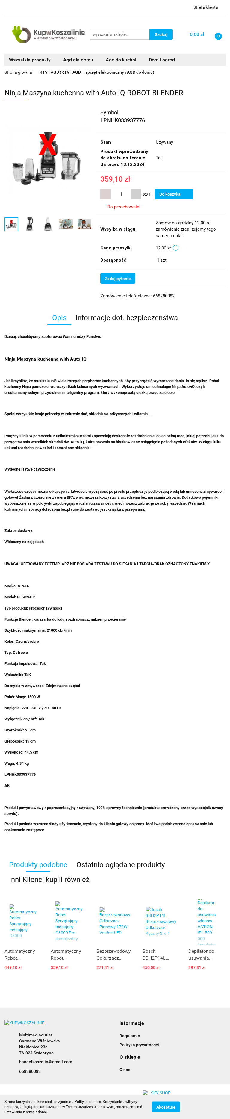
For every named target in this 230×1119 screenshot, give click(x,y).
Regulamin (129, 1035)
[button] (131, 1024)
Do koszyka (170, 194)
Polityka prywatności (139, 1044)
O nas (124, 1069)
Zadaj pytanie (118, 278)
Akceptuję (165, 1107)
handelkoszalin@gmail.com (45, 1061)
